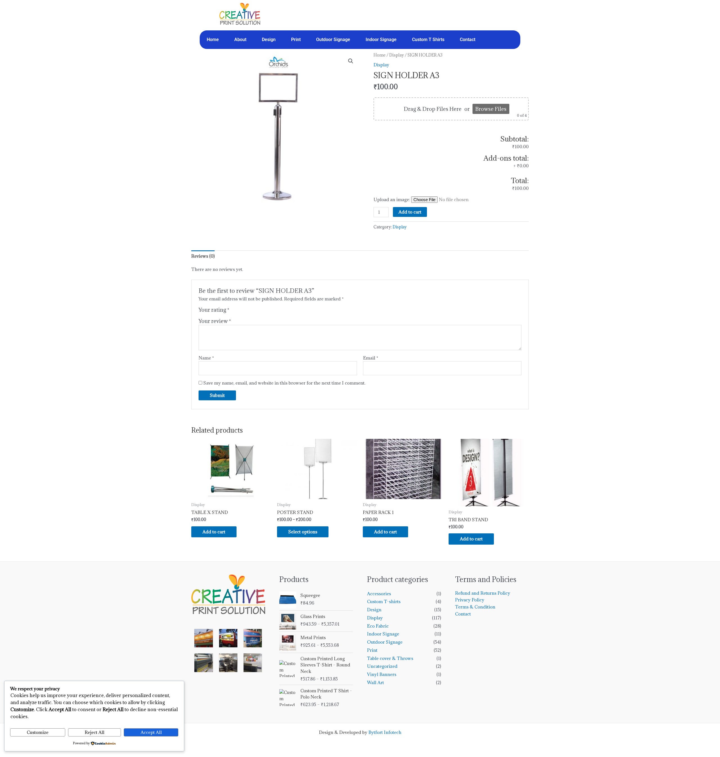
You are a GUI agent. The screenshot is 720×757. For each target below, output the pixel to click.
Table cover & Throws (390, 658)
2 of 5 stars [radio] (240, 311)
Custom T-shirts (383, 601)
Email (370, 358)
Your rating (214, 309)
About (240, 39)
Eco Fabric (378, 626)
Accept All (151, 732)
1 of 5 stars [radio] (234, 311)
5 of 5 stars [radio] (259, 311)
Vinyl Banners (381, 674)
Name (206, 358)
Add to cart (410, 212)
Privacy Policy (469, 600)
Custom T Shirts (428, 39)
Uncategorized (382, 666)
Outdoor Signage (333, 39)
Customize (37, 732)
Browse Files (491, 108)
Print (296, 39)
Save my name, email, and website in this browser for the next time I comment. (284, 383)
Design (269, 39)
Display (396, 55)
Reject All (94, 732)
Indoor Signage (381, 39)
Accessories (379, 593)
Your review (215, 321)
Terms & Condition (475, 607)
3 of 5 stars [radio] (246, 311)
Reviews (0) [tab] (203, 256)
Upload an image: (392, 199)
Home (213, 39)
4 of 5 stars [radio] (252, 311)
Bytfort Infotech (384, 732)
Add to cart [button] (213, 531)
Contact (467, 39)
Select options (302, 531)
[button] (351, 61)
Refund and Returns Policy (482, 593)
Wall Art (375, 682)
